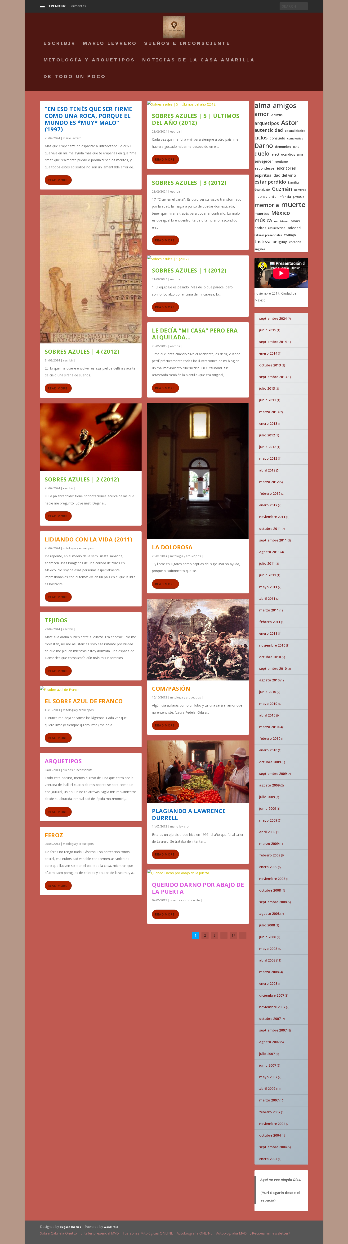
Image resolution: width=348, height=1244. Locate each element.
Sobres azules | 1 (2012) (189, 270)
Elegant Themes (70, 1227)
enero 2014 (268, 353)
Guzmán (282, 189)
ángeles (259, 249)
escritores (286, 168)
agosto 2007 (269, 1042)
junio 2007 (267, 1065)
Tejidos (56, 620)
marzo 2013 (269, 412)
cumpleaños (295, 138)
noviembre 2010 (272, 645)
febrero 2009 (269, 855)
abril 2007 (267, 1088)
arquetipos (266, 123)
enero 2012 (268, 505)
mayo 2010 (268, 703)
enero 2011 (268, 633)
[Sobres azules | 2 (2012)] (91, 437)
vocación (295, 242)
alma (262, 105)
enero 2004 (268, 1158)
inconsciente (265, 196)
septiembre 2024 (273, 318)
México (280, 213)
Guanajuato (262, 189)
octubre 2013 (270, 365)
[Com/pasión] (198, 640)
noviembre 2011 (272, 516)
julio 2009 (267, 797)
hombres (300, 189)
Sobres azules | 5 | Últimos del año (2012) (196, 119)
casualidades (295, 131)
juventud (298, 197)
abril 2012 (267, 470)
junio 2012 (267, 446)
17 (233, 935)
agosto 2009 (269, 785)
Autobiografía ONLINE (195, 1233)
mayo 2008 (268, 948)
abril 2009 (267, 832)
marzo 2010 (269, 727)
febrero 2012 (269, 493)
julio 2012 (267, 435)
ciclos (261, 137)
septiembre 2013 (273, 377)
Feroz (54, 835)
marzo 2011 (269, 610)
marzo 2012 (269, 482)
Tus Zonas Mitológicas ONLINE (147, 1233)
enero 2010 (268, 750)
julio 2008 (267, 925)
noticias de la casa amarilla (198, 60)
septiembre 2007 (273, 1030)
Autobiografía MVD (231, 1233)
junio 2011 (267, 575)
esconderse (264, 168)
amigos (284, 105)
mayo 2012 (268, 458)
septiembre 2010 (273, 668)
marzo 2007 (269, 1100)
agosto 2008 (269, 913)
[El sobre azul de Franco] (91, 689)
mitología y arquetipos (89, 60)
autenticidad (268, 130)
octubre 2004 (270, 1135)
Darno (263, 146)
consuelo (277, 138)
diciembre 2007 (271, 995)
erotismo (281, 162)
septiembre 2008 (273, 902)
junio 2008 (267, 937)
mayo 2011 (268, 587)
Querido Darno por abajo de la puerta (198, 888)
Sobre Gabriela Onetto (58, 1233)
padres (260, 228)
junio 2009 (267, 808)
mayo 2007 (268, 1077)
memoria (266, 205)
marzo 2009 (269, 843)
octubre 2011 (270, 528)
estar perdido (270, 182)
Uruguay (280, 242)
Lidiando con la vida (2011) (89, 539)
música (263, 220)
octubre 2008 (270, 890)
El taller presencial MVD (99, 1233)
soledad (294, 228)
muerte (293, 204)
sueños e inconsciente (187, 44)
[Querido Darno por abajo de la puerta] (198, 872)
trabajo (290, 235)
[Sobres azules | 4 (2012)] (91, 269)
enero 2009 (268, 867)
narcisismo (281, 221)
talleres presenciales (268, 235)
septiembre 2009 (273, 773)
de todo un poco (75, 77)
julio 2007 (267, 1053)
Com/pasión (171, 688)
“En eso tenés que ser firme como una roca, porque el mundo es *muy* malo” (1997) (88, 119)
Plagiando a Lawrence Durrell (189, 814)
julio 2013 (267, 388)
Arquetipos (63, 761)
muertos (261, 213)
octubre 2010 (270, 657)
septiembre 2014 (273, 341)
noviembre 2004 (272, 1123)
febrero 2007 (269, 1112)
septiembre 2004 (273, 1147)
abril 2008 (267, 960)
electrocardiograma (287, 154)
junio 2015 (267, 330)
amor (261, 113)
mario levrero (110, 44)
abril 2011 (267, 598)
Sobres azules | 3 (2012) (189, 182)
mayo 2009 (268, 820)
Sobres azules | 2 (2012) (82, 479)
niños (295, 221)
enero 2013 (268, 423)
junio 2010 (267, 691)
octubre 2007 (270, 1018)
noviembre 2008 (272, 878)
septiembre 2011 (273, 540)
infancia (285, 197)
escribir (60, 44)
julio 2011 (267, 563)
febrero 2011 (269, 622)
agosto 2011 (269, 552)
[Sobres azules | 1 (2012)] (198, 258)
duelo (261, 153)
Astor (289, 122)
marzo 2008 (269, 972)
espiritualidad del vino (275, 175)
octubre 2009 (270, 762)
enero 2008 (268, 983)
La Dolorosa (172, 547)
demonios (283, 147)
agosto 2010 (269, 680)
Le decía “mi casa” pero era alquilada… (195, 333)
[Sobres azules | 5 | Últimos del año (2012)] (198, 104)
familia (293, 182)
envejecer (263, 161)
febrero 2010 (269, 738)
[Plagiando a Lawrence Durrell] (198, 771)
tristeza (262, 241)
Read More (57, 180)
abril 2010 (267, 715)
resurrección (276, 228)
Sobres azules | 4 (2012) (82, 351)
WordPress (111, 1227)
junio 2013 (267, 400)
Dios (296, 147)
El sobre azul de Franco (84, 701)
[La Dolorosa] (198, 471)
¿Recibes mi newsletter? (270, 1233)
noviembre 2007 (272, 1007)
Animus (276, 115)
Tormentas (77, 6)
